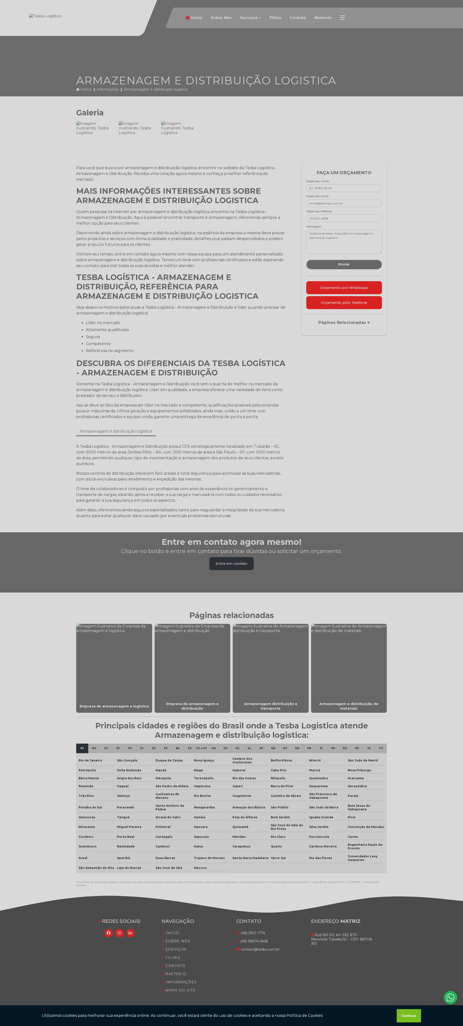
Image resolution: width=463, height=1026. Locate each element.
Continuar (409, 1016)
